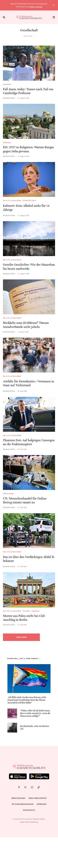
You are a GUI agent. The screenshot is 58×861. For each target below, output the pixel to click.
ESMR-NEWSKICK (29, 200)
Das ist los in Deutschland (12, 200)
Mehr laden (21, 637)
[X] (25, 787)
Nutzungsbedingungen (22, 804)
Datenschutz (29, 810)
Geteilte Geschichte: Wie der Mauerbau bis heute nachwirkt (29, 266)
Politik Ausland (8, 493)
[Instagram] (32, 787)
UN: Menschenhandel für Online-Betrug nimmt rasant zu (25, 500)
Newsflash (26, 611)
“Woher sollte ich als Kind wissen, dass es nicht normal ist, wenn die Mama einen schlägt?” (35, 713)
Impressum (41, 804)
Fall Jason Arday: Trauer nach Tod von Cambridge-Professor (28, 91)
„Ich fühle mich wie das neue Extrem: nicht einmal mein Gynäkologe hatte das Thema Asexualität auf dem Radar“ (26, 700)
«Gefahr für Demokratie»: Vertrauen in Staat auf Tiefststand (28, 383)
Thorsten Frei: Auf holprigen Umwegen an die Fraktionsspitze (29, 442)
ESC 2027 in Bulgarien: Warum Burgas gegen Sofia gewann (28, 149)
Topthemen (7, 84)
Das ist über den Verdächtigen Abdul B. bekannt (29, 559)
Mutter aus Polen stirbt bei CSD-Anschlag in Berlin (24, 618)
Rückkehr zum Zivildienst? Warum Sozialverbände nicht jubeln (26, 325)
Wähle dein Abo (18, 798)
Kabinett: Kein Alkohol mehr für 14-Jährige (26, 208)
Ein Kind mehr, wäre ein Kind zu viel (34, 727)
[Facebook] (19, 787)
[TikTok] (38, 787)
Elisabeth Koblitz (9, 98)
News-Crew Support (38, 798)
